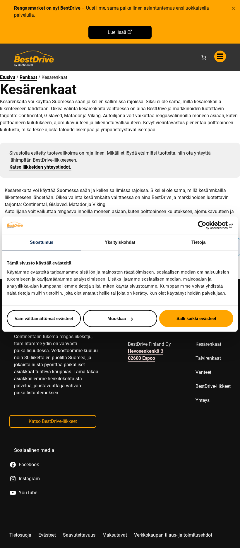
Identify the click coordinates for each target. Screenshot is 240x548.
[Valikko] (220, 56)
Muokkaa (116, 318)
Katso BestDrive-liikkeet (53, 421)
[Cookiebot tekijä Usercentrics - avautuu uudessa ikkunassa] (207, 225)
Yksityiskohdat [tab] (120, 241)
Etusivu (7, 77)
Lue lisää (117, 32)
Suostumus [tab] (42, 241)
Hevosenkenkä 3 (145, 351)
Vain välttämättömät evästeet (44, 318)
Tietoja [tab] (198, 241)
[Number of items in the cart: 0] (204, 57)
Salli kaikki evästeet (196, 318)
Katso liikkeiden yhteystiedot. (40, 167)
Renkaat (28, 77)
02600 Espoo (141, 358)
